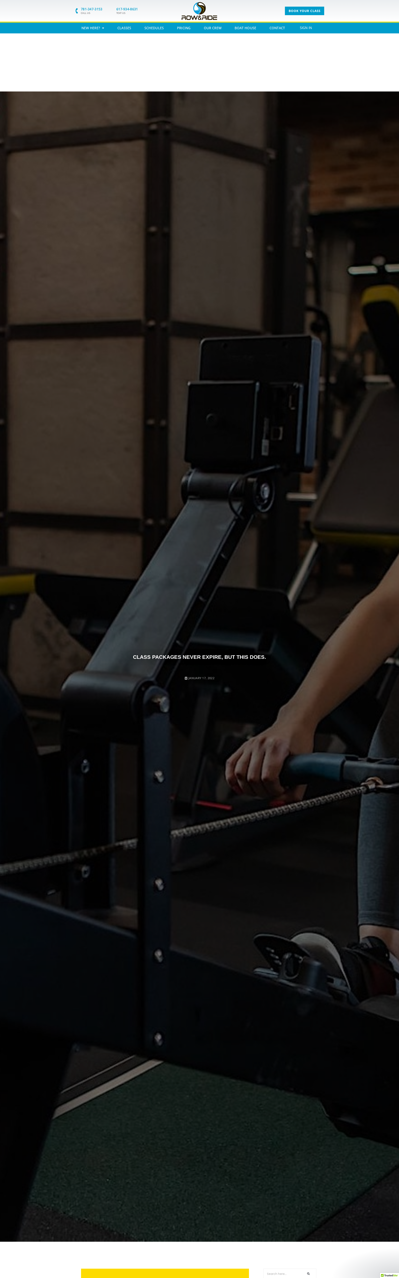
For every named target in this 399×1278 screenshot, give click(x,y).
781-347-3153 (91, 9)
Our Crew (213, 28)
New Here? (90, 28)
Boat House (245, 28)
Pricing (184, 28)
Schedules (154, 28)
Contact (277, 28)
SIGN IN (306, 28)
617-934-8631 (127, 9)
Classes (124, 28)
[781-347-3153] (77, 11)
